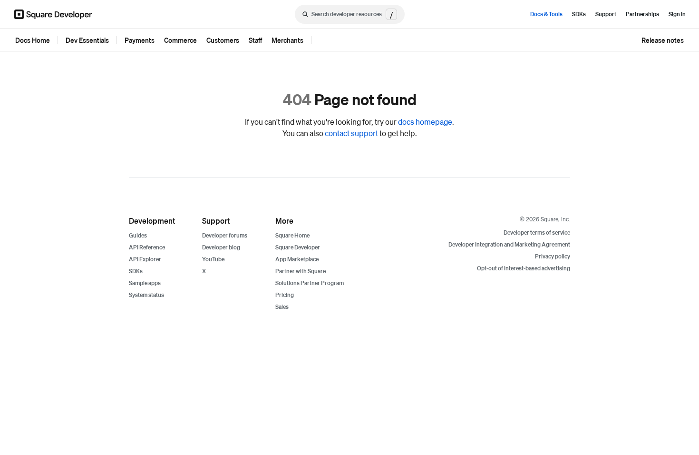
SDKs (579, 14)
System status (146, 294)
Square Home (292, 235)
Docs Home (32, 40)
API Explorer (145, 259)
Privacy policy (552, 256)
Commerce (180, 40)
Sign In (677, 14)
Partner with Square (300, 271)
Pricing (284, 294)
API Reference (147, 247)
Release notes (662, 40)
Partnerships (642, 14)
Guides (138, 235)
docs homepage (425, 122)
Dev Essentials (87, 40)
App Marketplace (297, 259)
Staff (255, 40)
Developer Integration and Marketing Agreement (509, 244)
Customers (222, 40)
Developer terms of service (537, 232)
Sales (282, 306)
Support (605, 14)
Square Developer (297, 247)
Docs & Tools (546, 14)
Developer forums (224, 235)
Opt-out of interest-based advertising (523, 268)
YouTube (213, 259)
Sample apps (145, 283)
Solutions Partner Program (309, 283)
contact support (351, 133)
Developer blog (221, 247)
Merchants (287, 40)
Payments (140, 40)
